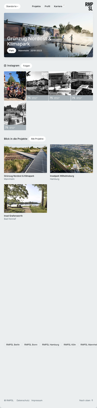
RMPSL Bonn (30, 344)
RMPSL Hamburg (50, 344)
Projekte (36, 6)
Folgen (26, 66)
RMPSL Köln (70, 344)
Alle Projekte (37, 139)
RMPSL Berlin (13, 344)
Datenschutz (23, 400)
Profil (47, 6)
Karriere (58, 6)
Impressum (36, 400)
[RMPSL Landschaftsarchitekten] (89, 6)
